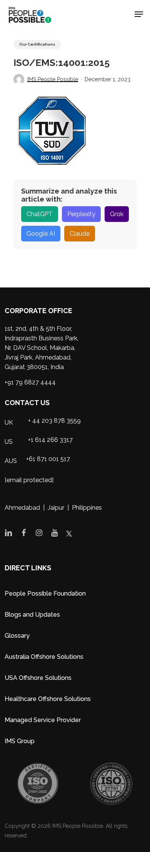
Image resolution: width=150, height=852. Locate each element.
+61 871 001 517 (48, 459)
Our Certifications (37, 44)
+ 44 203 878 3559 (54, 420)
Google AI (41, 233)
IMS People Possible (52, 79)
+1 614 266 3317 (50, 439)
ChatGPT (40, 214)
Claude (80, 233)
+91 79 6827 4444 (30, 382)
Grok (116, 214)
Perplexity (81, 214)
